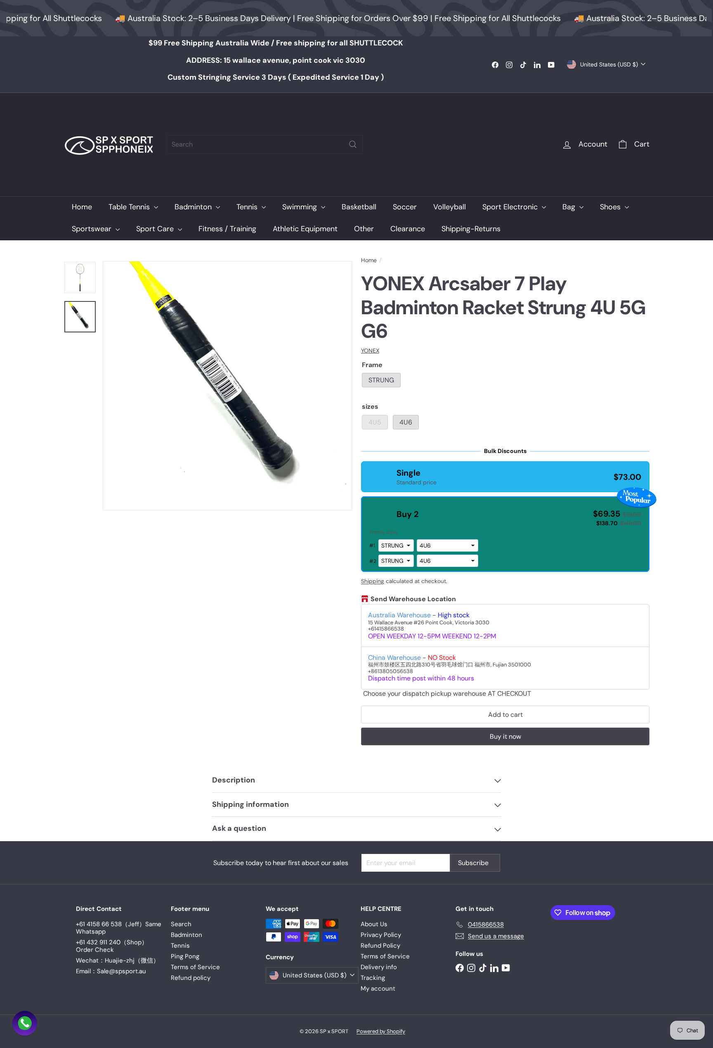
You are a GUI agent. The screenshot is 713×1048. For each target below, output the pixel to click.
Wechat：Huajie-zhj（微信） (117, 960)
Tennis (248, 207)
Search (181, 924)
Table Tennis (130, 207)
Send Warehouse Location (413, 599)
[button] (505, 476)
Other (364, 229)
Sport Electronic (511, 207)
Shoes (611, 207)
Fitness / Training (227, 229)
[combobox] (265, 144)
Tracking (373, 978)
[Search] (353, 144)
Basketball (359, 207)
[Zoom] (227, 385)
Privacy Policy (381, 935)
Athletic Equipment (305, 229)
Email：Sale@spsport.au (111, 971)
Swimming (300, 207)
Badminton (194, 207)
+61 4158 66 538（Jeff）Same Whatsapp (118, 928)
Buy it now (505, 736)
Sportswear (92, 229)
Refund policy (190, 978)
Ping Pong (185, 956)
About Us (374, 924)
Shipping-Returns (471, 229)
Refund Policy (380, 945)
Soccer (405, 207)
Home (82, 207)
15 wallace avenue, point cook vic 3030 (275, 60)
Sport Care (156, 229)
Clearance (407, 229)
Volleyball (449, 207)
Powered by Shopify (380, 1031)
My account (378, 988)
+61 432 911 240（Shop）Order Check (112, 946)
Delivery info (379, 967)
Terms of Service (195, 967)
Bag (569, 207)
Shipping (372, 581)
